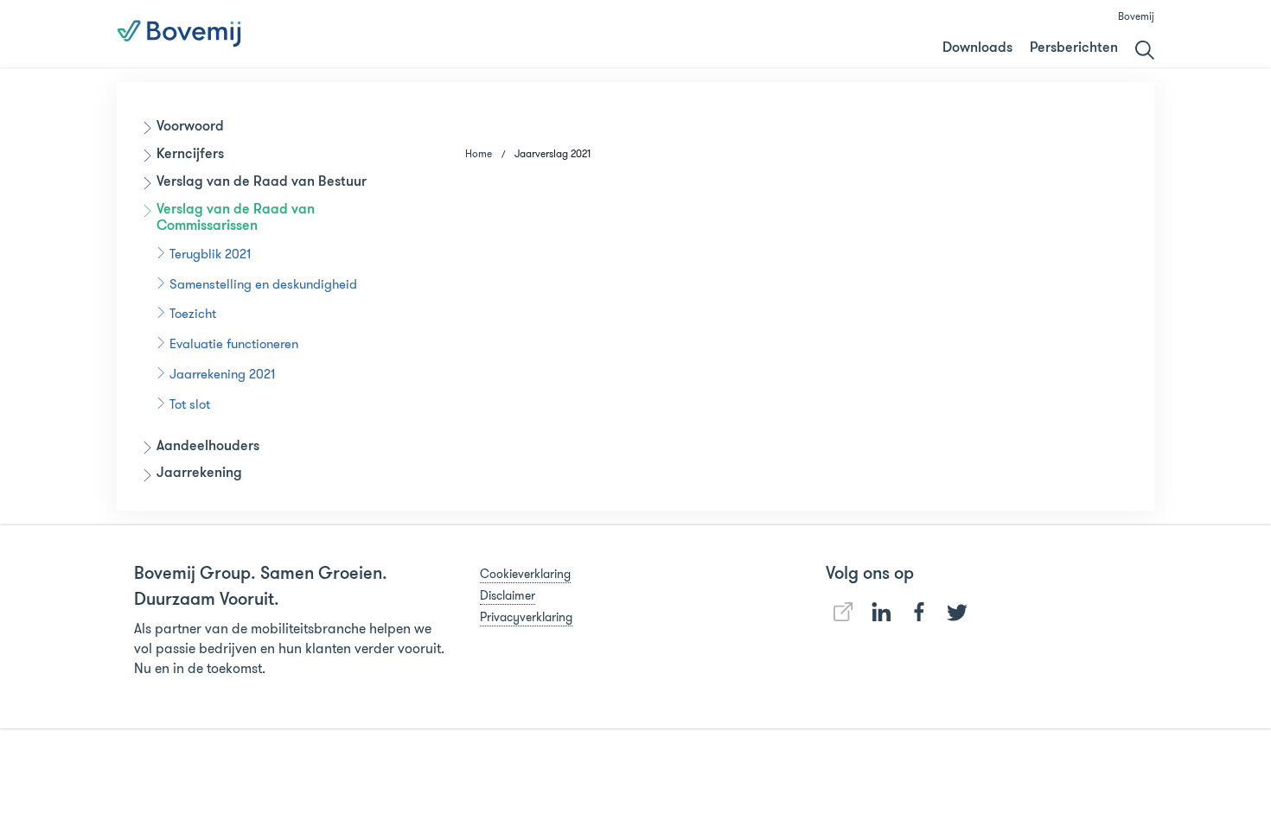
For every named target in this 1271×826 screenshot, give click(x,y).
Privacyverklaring (526, 617)
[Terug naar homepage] (179, 34)
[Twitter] (957, 612)
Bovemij (1136, 16)
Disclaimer (507, 595)
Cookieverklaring (525, 573)
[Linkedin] (843, 611)
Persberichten (1074, 48)
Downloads (977, 48)
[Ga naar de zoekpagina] (1144, 50)
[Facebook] (919, 611)
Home (478, 153)
